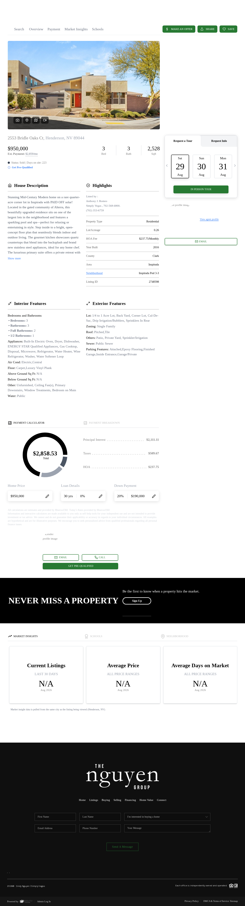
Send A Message (122, 846)
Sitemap (234, 901)
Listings (93, 800)
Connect (161, 800)
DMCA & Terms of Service (216, 901)
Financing (130, 800)
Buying (106, 800)
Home (82, 800)
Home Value (146, 800)
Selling (117, 800)
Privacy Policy (192, 901)
